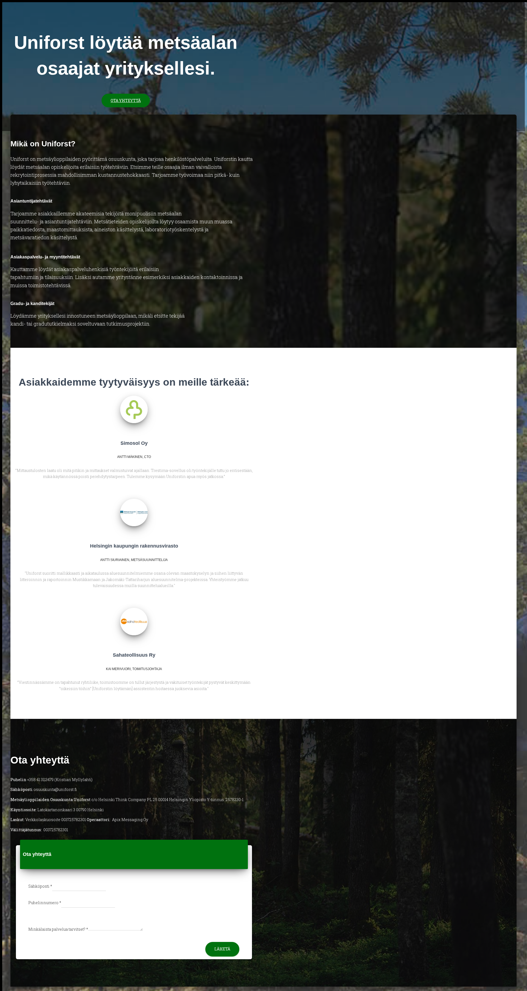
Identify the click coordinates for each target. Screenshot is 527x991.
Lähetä (222, 949)
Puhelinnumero (44, 902)
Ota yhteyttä (126, 100)
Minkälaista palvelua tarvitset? (58, 929)
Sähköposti (40, 886)
